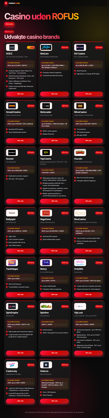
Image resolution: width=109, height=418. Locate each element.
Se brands (9, 24)
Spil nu (20, 94)
